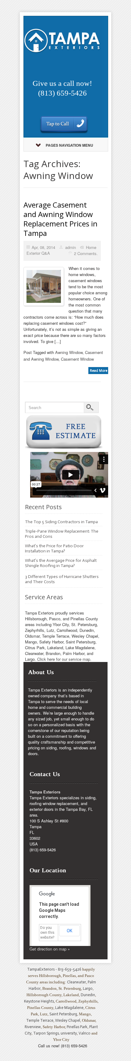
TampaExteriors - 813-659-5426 (54, 969)
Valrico (84, 1033)
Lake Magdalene (69, 1007)
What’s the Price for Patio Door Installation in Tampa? (54, 548)
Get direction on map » (50, 949)
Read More (98, 370)
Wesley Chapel (67, 1020)
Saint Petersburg (63, 1014)
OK (69, 930)
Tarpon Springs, (47, 1033)
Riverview (33, 1026)
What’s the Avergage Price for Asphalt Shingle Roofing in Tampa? (61, 563)
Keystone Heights (39, 1001)
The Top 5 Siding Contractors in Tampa (61, 521)
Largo (88, 988)
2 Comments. (86, 253)
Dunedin (88, 995)
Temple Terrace (39, 1020)
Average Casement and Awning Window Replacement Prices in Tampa (60, 219)
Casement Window (77, 359)
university (69, 1033)
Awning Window (69, 352)
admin (70, 247)
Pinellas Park (77, 1026)
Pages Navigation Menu (69, 145)
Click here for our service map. (64, 659)
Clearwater (76, 982)
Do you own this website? (47, 933)
